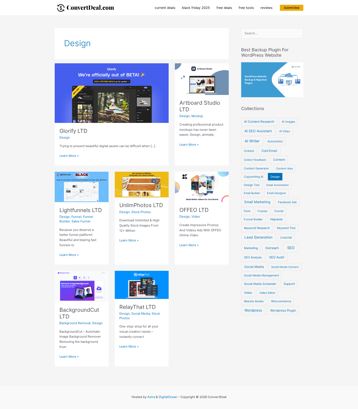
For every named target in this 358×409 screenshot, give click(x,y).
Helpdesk (276, 219)
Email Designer (276, 193)
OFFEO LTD (194, 210)
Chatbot (249, 150)
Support (289, 284)
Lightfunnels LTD (80, 210)
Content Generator (256, 168)
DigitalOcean (168, 397)
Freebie (262, 211)
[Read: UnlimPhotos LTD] (142, 184)
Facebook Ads (287, 202)
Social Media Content (285, 267)
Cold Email (269, 151)
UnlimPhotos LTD (141, 205)
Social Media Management (261, 275)
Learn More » (69, 156)
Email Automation (277, 185)
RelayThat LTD (137, 307)
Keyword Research (257, 228)
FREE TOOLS (246, 8)
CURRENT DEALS (165, 8)
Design (64, 137)
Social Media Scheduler (260, 283)
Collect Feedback (255, 159)
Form (247, 211)
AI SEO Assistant (258, 131)
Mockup (197, 116)
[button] (291, 8)
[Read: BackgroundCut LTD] (82, 286)
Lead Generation (258, 237)
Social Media (140, 313)
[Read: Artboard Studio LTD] (202, 79)
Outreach (272, 248)
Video (195, 216)
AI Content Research (259, 122)
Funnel (76, 217)
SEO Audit (276, 257)
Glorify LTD (73, 131)
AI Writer (252, 141)
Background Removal (75, 323)
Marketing (251, 248)
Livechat (286, 237)
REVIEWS (266, 8)
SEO (291, 248)
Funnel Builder (253, 219)
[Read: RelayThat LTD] (142, 285)
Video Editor (267, 292)
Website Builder (254, 301)
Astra (151, 397)
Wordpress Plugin (283, 310)
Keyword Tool (286, 228)
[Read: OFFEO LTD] (202, 187)
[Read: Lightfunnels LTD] (82, 187)
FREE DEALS (224, 8)
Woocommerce (281, 301)
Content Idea (284, 168)
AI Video (284, 131)
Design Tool (251, 185)
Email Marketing (257, 202)
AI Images (288, 121)
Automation (275, 141)
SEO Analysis (253, 257)
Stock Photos (141, 212)
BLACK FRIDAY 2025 (196, 8)
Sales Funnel (80, 221)
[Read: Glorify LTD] (112, 93)
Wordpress (253, 310)
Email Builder (252, 193)
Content (279, 160)
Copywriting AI (253, 176)
